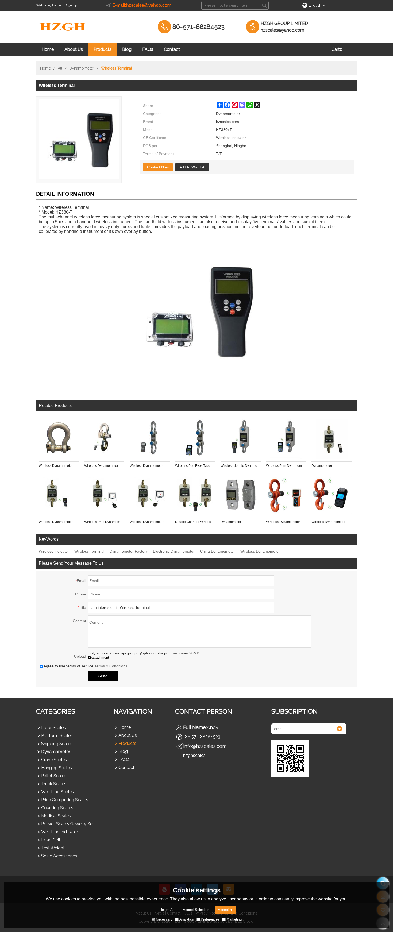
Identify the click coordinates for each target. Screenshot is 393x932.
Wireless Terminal (89, 551)
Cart (337, 49)
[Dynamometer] (331, 439)
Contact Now (158, 167)
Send (103, 676)
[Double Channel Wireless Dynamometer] (195, 495)
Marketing (234, 919)
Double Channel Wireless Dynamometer (195, 522)
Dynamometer (81, 68)
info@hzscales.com (204, 746)
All (60, 68)
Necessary (164, 919)
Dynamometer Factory (129, 551)
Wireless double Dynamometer (241, 466)
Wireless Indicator (54, 551)
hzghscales (194, 755)
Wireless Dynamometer (56, 466)
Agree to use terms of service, (85, 666)
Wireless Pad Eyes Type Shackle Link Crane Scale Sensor (195, 466)
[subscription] (339, 728)
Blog (127, 49)
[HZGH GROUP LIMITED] (63, 27)
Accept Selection (196, 910)
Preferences (210, 919)
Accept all (225, 910)
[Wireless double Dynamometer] (241, 439)
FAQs (147, 49)
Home (47, 49)
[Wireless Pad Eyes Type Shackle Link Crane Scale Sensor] (195, 439)
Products (102, 49)
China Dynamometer (217, 551)
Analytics (186, 919)
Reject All (167, 910)
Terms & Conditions (110, 666)
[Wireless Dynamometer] (59, 439)
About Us (73, 49)
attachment (100, 658)
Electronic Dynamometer (174, 551)
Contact (172, 49)
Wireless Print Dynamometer (286, 466)
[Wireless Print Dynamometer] (286, 439)
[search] (264, 5)
